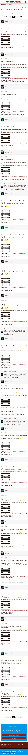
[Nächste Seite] (23, 17)
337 (21, 16)
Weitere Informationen (5, 753)
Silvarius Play (5, 13)
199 (10, 16)
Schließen (13, 753)
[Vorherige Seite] (5, 17)
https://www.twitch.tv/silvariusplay (17, 46)
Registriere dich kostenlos (9, 730)
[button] (2, 2)
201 (16, 16)
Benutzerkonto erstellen (14, 735)
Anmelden (14, 738)
